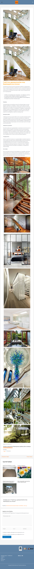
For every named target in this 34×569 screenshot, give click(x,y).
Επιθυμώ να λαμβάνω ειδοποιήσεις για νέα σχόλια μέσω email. (13, 532)
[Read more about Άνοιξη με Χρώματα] (24, 472)
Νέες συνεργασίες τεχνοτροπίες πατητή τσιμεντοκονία (24, 482)
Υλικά (12, 45)
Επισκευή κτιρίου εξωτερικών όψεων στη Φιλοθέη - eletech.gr (16, 505)
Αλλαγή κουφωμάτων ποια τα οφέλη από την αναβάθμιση (8, 482)
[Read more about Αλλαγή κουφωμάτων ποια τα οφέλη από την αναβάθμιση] (9, 488)
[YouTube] (22, 555)
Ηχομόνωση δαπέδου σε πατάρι (9, 465)
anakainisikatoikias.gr (8, 447)
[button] (32, 2)
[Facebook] (18, 555)
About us (2, 560)
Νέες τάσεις (8, 45)
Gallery (2, 558)
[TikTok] (21, 555)
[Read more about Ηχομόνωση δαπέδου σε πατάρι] (9, 471)
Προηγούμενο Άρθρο (5, 456)
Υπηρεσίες (2, 556)
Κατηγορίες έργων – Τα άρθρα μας (6, 555)
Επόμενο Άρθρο (30, 456)
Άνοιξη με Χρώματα (21, 465)
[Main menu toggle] (2, 2)
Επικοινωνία (3, 559)
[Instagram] (19, 555)
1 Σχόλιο (4, 45)
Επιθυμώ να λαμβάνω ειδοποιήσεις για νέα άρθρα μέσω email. (13, 534)
